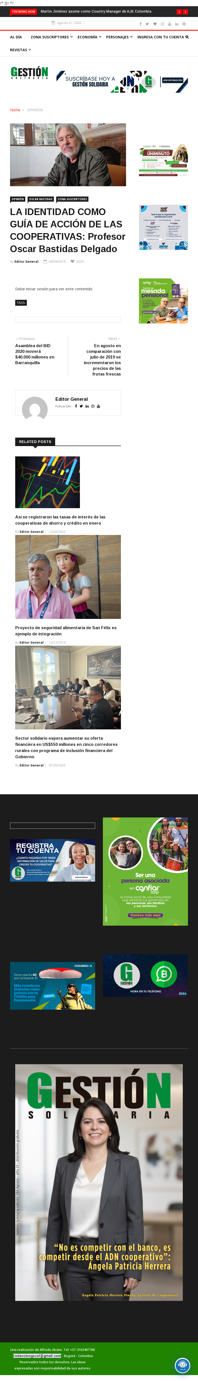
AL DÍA (16, 37)
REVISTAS (18, 49)
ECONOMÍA (87, 37)
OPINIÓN (35, 109)
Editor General (26, 261)
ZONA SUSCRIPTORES (50, 37)
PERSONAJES (117, 37)
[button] (179, 11)
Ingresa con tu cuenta (160, 37)
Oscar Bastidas (40, 199)
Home (15, 109)
